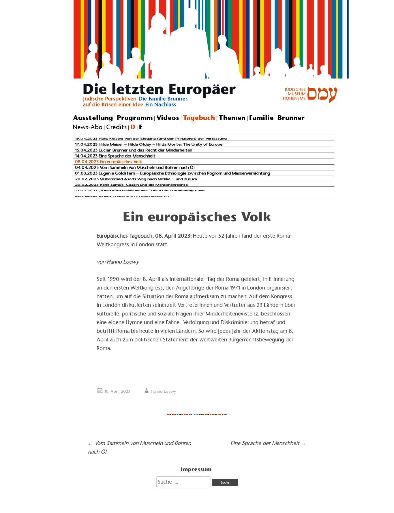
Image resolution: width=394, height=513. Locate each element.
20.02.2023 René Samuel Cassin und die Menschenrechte (131, 184)
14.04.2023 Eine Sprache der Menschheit (115, 155)
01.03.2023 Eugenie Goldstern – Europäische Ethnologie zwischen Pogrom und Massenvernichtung (172, 173)
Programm (135, 118)
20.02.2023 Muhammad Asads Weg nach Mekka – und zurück (136, 179)
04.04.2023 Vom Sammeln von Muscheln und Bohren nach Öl (135, 167)
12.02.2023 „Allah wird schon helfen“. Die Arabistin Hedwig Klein (139, 190)
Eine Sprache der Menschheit (268, 443)
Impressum (196, 469)
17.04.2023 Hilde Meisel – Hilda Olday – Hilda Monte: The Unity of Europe (148, 144)
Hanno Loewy (163, 391)
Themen (232, 118)
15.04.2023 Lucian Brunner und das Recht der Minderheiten (133, 150)
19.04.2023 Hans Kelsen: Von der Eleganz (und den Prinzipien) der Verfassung (151, 138)
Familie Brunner (277, 118)
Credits (116, 127)
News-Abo (87, 127)
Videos (167, 118)
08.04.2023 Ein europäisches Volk (108, 161)
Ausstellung (93, 118)
